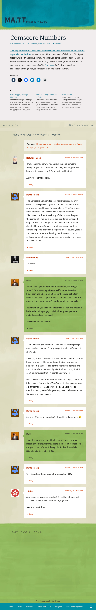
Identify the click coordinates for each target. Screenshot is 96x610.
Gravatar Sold (10, 125)
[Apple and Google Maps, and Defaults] (49, 102)
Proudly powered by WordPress (48, 601)
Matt (28, 280)
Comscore (49, 65)
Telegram (58, 606)
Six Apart (57, 44)
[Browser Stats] (75, 100)
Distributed (41, 606)
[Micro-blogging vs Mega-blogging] (23, 102)
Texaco (30, 490)
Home (11, 606)
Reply (31, 184)
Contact (29, 606)
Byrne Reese (32, 194)
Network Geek (33, 157)
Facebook (33, 44)
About (19, 606)
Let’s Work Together (74, 606)
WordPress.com (44, 44)
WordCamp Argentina (81, 125)
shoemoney (32, 257)
